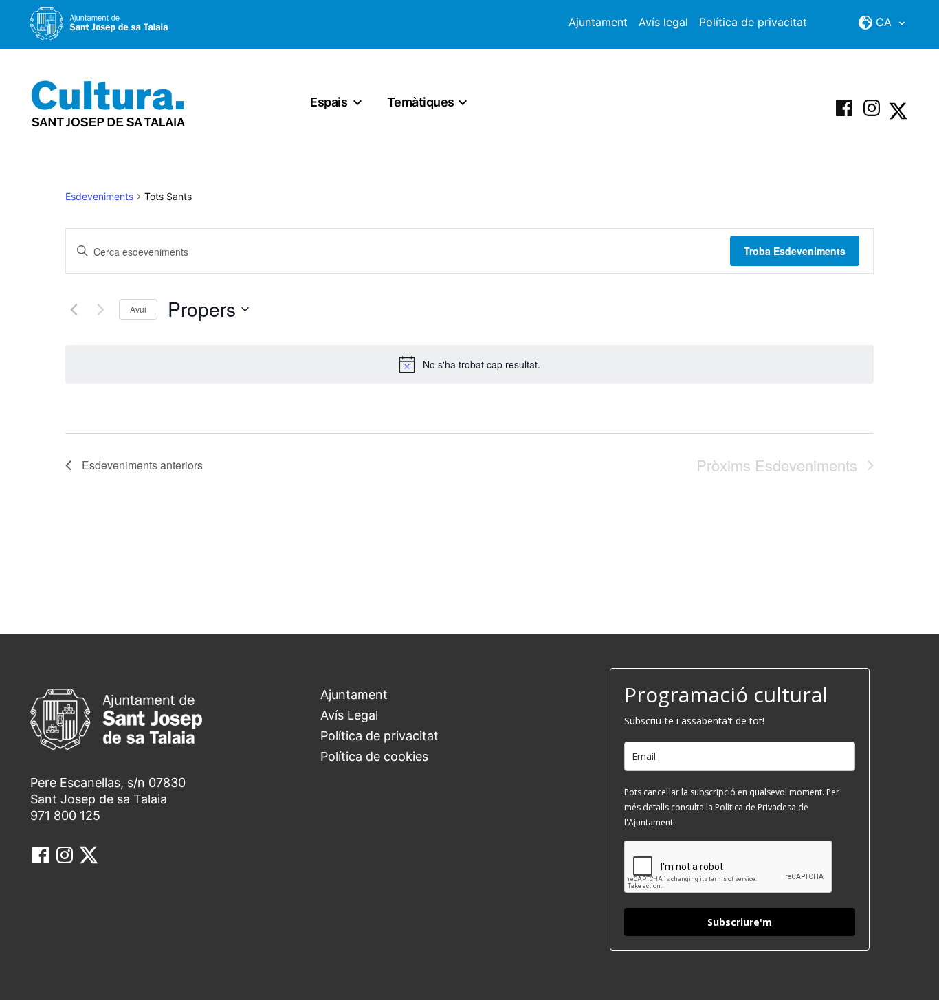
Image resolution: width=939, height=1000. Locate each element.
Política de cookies (374, 756)
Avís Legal (349, 715)
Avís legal (663, 22)
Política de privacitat (753, 22)
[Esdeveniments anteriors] (73, 309)
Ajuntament (598, 22)
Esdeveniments (99, 196)
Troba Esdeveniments (795, 251)
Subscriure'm (739, 922)
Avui (138, 309)
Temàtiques (420, 102)
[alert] (469, 364)
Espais (328, 102)
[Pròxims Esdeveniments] (100, 309)
